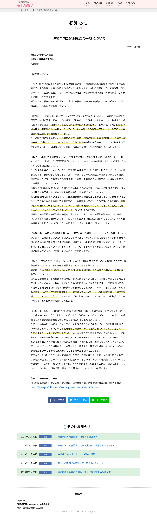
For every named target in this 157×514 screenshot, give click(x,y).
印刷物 (109, 4)
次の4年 (98, 4)
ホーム (20, 10)
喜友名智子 (25, 4)
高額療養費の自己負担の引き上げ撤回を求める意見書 (84, 472)
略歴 (88, 4)
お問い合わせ (132, 4)
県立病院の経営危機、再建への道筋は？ (77, 436)
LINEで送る (101, 400)
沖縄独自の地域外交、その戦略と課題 (76, 454)
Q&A (120, 4)
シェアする (58, 400)
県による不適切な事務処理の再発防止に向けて (81, 463)
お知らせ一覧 (29, 10)
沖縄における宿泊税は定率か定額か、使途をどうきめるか (86, 445)
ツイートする (80, 400)
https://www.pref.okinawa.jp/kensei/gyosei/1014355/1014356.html (65, 387)
